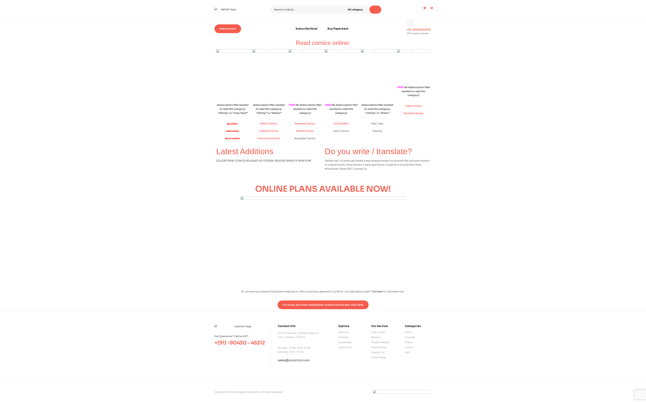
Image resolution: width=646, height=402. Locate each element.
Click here (377, 291)
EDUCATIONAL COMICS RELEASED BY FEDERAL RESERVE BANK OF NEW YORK (263, 160)
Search (375, 10)
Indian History (413, 105)
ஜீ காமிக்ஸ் (232, 123)
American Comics (305, 123)
